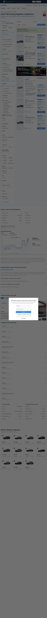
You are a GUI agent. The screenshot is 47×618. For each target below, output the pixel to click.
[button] (28, 5)
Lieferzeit (3, 76)
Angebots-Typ (12, 233)
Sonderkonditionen (5, 100)
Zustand (3, 135)
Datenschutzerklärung (27, 314)
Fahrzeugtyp (4, 126)
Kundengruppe (4, 25)
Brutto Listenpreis (5, 150)
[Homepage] (4, 5)
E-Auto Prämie (4, 63)
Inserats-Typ (4, 21)
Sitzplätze (3, 130)
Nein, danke (23, 318)
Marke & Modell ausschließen (7, 44)
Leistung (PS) (4, 180)
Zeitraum (2, 233)
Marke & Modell (4, 30)
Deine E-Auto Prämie (5, 67)
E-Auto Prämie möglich (7, 65)
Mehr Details (42, 30)
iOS (33, 1)
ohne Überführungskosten (8, 93)
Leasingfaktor (4, 83)
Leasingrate (4, 49)
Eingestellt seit (4, 196)
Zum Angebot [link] (41, 47)
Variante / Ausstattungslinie (7, 39)
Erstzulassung (4, 144)
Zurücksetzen (6, 201)
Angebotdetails (5, 74)
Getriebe (3, 166)
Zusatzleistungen (5, 95)
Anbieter (3, 190)
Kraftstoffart (4, 155)
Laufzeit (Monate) (5, 53)
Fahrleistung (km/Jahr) (6, 58)
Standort (3, 118)
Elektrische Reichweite (6, 185)
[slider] (2, 81)
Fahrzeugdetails (5, 123)
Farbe (3, 175)
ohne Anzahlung (6, 88)
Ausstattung (4, 170)
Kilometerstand (4, 139)
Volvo (3, 258)
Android (38, 1)
